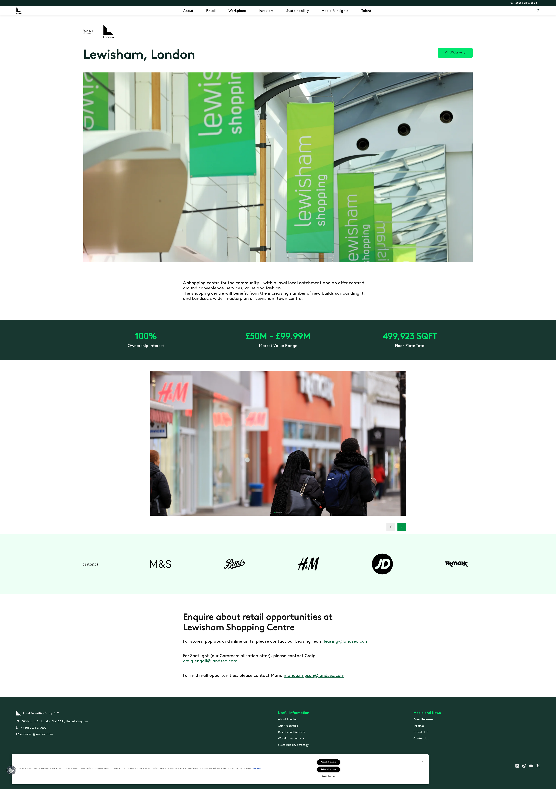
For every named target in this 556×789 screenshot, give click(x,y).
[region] (220, 769)
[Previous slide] (390, 527)
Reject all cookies (328, 769)
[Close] (422, 761)
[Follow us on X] (538, 766)
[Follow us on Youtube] (531, 766)
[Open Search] (538, 10)
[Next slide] (401, 527)
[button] (455, 53)
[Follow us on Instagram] (524, 766)
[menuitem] (190, 11)
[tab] (275, 512)
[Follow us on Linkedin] (517, 766)
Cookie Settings (328, 776)
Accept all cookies (328, 762)
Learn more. (256, 768)
